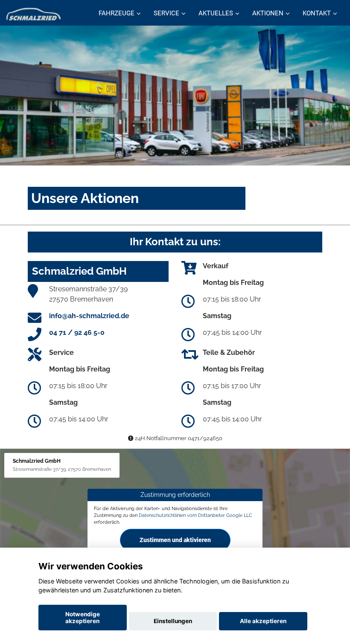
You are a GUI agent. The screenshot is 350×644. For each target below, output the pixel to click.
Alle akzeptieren (263, 621)
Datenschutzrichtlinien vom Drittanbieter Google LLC (195, 515)
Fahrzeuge (116, 13)
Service (166, 13)
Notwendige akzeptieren (82, 617)
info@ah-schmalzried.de (89, 316)
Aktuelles (215, 13)
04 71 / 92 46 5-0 (77, 332)
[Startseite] (33, 14)
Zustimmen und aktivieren (175, 540)
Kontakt (317, 13)
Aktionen (267, 13)
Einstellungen (173, 621)
